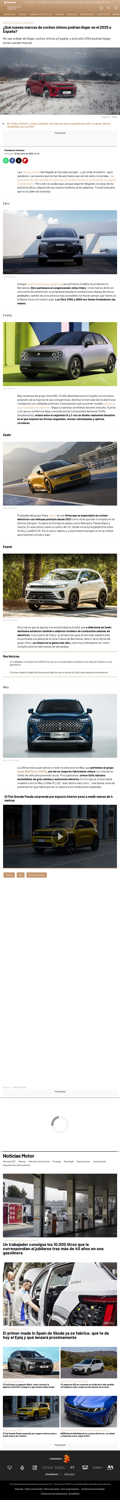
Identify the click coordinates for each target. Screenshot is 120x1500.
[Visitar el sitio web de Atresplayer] (53, 1474)
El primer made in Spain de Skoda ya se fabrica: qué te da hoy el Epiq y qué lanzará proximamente (59, 672)
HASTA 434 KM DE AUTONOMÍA (74, 1381)
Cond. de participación (69, 1489)
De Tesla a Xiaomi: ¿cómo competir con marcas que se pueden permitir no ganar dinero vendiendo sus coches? (58, 125)
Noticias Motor (18, 1156)
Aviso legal (19, 1489)
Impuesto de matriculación (16, 1165)
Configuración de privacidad (92, 1489)
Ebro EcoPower (37, 875)
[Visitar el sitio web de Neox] (35, 1467)
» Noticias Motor (19, 1087)
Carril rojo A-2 (31, 2)
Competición (103, 14)
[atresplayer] (101, 8)
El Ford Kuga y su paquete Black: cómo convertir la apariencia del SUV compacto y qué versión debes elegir (28, 1385)
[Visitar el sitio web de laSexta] (22, 1467)
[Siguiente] (115, 2)
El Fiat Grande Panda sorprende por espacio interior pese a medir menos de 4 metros (29, 1434)
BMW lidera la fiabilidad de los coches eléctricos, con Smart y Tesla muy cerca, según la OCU (88, 1434)
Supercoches (87, 14)
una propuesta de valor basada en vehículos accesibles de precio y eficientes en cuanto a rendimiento (66, 179)
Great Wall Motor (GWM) (32, 771)
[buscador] (108, 8)
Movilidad (72, 14)
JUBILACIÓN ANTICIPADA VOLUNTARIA (20, 1240)
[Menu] (115, 8)
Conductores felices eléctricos (97, 2)
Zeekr (52, 515)
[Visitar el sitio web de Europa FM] (98, 1467)
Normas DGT (10, 14)
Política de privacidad (33, 1489)
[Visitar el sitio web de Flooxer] (69, 1474)
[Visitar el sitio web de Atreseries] (72, 1467)
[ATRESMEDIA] (60, 1458)
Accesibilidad (73, 1493)
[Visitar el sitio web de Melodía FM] (110, 1467)
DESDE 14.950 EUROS (12, 1430)
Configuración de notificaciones (54, 1493)
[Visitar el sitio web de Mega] (60, 1467)
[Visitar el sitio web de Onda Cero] (85, 1467)
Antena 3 (7, 1087)
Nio (20, 875)
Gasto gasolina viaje (75, 2)
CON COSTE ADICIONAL (13, 1381)
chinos (9, 875)
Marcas (23, 14)
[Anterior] (22, 2)
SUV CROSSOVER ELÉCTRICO (16, 1329)
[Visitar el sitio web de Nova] (47, 1467)
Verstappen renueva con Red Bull (52, 2)
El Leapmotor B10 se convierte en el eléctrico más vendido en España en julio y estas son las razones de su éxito (87, 1385)
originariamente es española (44, 284)
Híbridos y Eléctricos (41, 14)
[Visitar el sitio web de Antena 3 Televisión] (10, 1467)
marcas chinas (31, 172)
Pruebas (59, 14)
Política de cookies (51, 1489)
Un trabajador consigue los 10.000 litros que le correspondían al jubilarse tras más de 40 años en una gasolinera (53, 1248)
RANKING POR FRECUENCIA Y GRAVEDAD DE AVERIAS (85, 1430)
